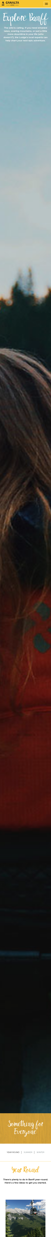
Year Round (13, 1152)
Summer (28, 1152)
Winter (40, 1152)
